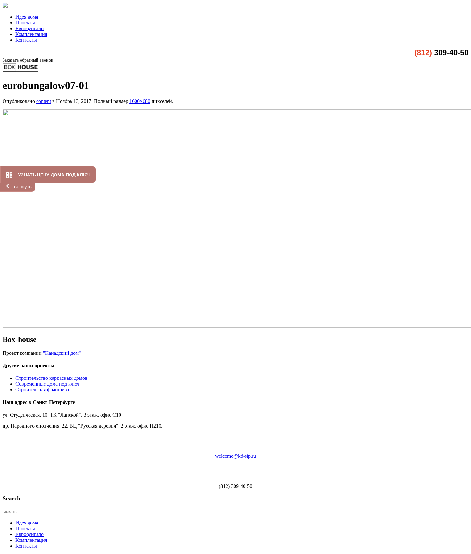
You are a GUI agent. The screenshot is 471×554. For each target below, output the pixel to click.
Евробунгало (29, 28)
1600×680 (139, 101)
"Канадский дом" (62, 353)
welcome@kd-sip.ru (235, 456)
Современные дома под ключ (47, 384)
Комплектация (31, 34)
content (43, 101)
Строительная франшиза (42, 389)
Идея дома (26, 17)
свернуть (22, 186)
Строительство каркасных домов (51, 378)
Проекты (25, 22)
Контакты (26, 40)
